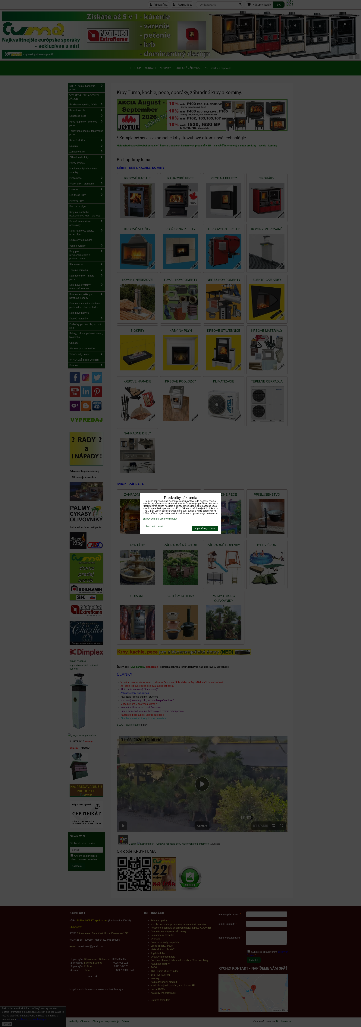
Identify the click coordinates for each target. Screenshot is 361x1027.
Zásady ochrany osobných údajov (160, 518)
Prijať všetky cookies (204, 528)
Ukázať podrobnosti (153, 526)
